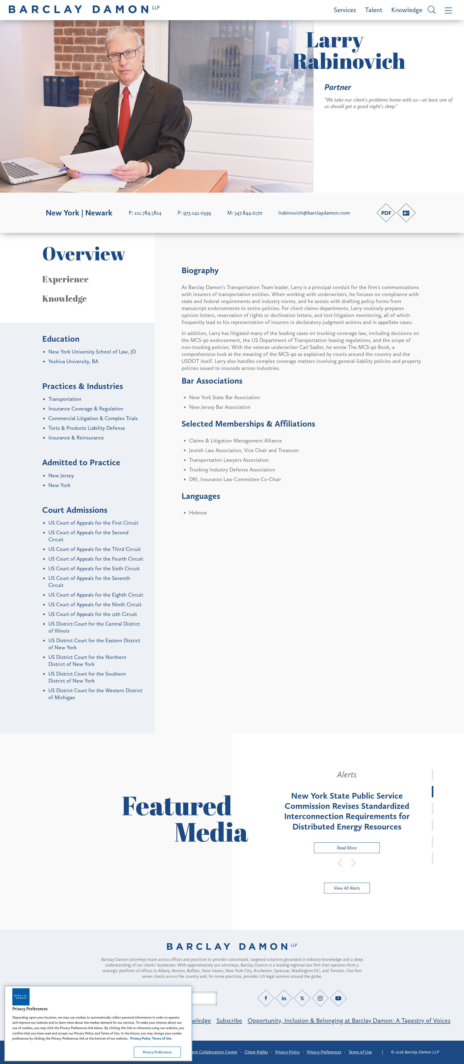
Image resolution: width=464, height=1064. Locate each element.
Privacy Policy (287, 1052)
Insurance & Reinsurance (76, 437)
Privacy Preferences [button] (324, 1052)
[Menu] (447, 10)
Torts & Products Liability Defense (86, 428)
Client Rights (256, 1052)
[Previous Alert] (340, 862)
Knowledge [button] (64, 298)
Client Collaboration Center (212, 1052)
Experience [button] (65, 279)
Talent (373, 10)
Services (345, 10)
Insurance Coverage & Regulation (85, 408)
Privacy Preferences (157, 1052)
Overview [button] (83, 253)
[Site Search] (430, 10)
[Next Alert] (353, 862)
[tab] (432, 775)
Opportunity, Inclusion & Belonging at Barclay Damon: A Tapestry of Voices (349, 1020)
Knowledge (406, 10)
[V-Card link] (406, 212)
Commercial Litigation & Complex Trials (93, 418)
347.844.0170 (248, 213)
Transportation (64, 399)
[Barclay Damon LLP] (84, 10)
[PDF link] (386, 212)
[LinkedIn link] (284, 998)
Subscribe (229, 1020)
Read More (335, 849)
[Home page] (232, 953)
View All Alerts (347, 888)
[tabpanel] (346, 811)
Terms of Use (360, 1052)
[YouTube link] (338, 998)
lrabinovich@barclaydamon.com (314, 213)
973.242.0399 (197, 213)
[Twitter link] (302, 998)
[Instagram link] (320, 998)
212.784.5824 (147, 213)
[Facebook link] (266, 998)
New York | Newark (79, 213)
